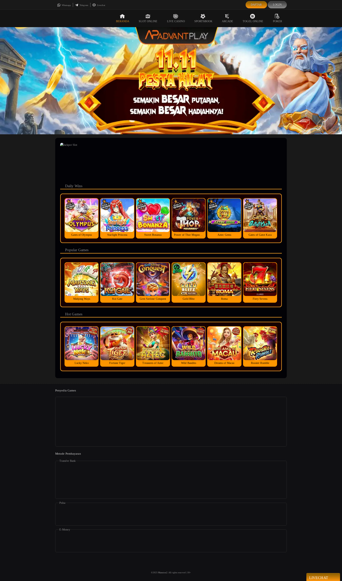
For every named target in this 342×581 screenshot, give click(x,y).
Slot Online (148, 21)
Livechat (100, 5)
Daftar (256, 4)
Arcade (227, 21)
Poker (277, 21)
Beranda (122, 21)
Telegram (83, 5)
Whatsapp (66, 5)
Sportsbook (203, 21)
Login (277, 4)
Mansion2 (162, 572)
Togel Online (253, 21)
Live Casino (176, 21)
